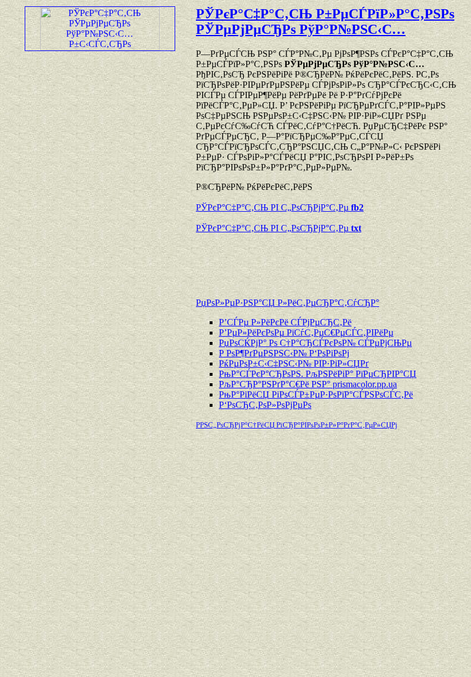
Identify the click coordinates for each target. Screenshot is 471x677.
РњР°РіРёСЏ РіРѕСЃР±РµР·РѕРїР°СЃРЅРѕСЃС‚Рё (316, 394)
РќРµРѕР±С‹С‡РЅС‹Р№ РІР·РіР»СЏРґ (294, 363)
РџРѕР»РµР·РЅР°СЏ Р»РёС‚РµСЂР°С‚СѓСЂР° (287, 303)
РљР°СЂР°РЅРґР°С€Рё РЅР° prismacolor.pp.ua (308, 384)
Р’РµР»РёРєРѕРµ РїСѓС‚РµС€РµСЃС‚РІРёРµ (306, 332)
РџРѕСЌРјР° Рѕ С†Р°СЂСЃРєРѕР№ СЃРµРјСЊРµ (315, 343)
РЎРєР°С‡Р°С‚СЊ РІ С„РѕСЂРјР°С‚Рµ (280, 207)
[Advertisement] (330, 260)
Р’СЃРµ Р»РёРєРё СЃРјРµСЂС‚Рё (285, 322)
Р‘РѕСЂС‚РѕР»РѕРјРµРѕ (265, 405)
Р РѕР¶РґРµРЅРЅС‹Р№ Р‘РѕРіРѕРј (284, 353)
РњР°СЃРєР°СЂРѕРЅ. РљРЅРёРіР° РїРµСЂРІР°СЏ (317, 374)
